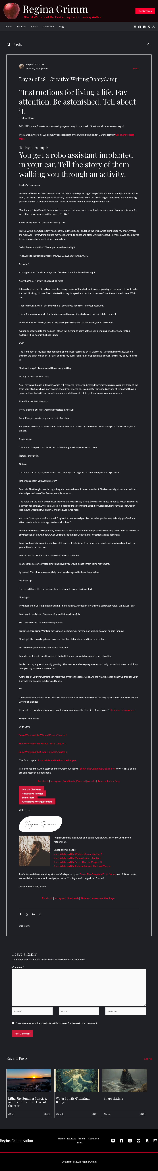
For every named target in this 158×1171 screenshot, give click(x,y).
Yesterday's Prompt (32, 793)
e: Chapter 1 (60, 735)
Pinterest (81, 781)
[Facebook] (139, 26)
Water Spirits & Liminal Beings (73, 1100)
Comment (18, 967)
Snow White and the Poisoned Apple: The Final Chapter (83, 866)
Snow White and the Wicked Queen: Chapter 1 (78, 853)
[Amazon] (153, 26)
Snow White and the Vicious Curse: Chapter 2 (42, 743)
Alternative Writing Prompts (37, 801)
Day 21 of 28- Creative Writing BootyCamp (68, 79)
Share (136, 68)
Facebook (43, 781)
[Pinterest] (149, 26)
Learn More (28, 797)
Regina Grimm (55, 8)
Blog (61, 26)
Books (34, 26)
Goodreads (73, 898)
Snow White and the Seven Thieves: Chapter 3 (43, 751)
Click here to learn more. (122, 709)
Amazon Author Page (108, 781)
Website (91, 781)
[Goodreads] (144, 26)
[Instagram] (135, 26)
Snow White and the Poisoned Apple (56, 760)
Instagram (55, 781)
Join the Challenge (31, 789)
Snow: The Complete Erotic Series (97, 768)
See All (148, 1058)
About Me (48, 26)
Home (9, 26)
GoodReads (68, 781)
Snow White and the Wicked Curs (36, 735)
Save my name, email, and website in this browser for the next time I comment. (57, 1023)
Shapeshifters (113, 1098)
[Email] (155, 1141)
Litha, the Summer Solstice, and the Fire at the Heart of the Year (27, 1102)
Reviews (21, 26)
